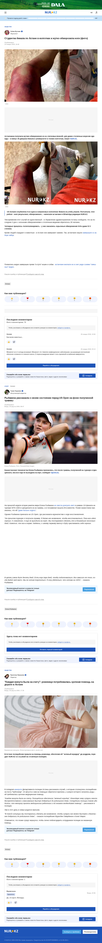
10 (12, 866)
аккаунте (18, 789)
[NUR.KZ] (51, 12)
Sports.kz (55, 473)
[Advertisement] (51, 119)
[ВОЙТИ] (97, 13)
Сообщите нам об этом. (35, 274)
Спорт (6, 386)
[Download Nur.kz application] (51, 5)
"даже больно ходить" (27, 510)
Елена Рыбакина (10, 609)
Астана (7, 284)
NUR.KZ (73, 139)
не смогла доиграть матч (64, 505)
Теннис (12, 386)
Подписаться (89, 589)
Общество (8, 26)
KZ (92, 12)
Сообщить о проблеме (72, 932)
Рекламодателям (90, 932)
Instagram (88, 375)
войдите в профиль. (64, 328)
